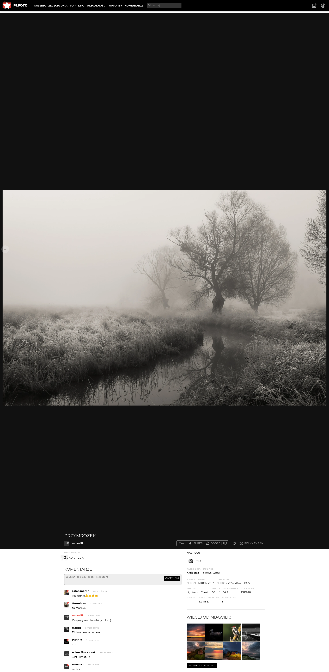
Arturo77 (78, 664)
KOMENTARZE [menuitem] (134, 5)
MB (67, 543)
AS (67, 654)
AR (67, 666)
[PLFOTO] (15, 5)
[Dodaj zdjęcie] (314, 5)
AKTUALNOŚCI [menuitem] (96, 5)
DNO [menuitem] (81, 5)
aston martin (80, 591)
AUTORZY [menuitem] (115, 5)
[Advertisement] (164, 37)
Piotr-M (77, 640)
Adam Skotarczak (84, 652)
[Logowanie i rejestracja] (323, 5)
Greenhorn (79, 603)
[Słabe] (225, 543)
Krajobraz (193, 572)
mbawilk (78, 543)
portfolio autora (201, 665)
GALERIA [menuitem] (40, 5)
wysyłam (172, 578)
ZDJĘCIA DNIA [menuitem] (57, 5)
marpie (76, 627)
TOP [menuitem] (73, 5)
